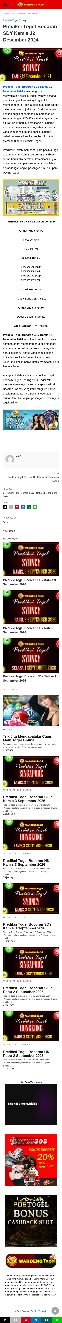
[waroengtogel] (31, 4)
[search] (57, 4)
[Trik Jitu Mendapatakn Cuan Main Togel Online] (31, 710)
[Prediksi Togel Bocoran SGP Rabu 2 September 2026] (31, 962)
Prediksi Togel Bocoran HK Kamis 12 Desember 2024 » (33, 478)
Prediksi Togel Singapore (17, 790)
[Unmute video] (31, 1104)
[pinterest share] (17, 507)
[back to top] (55, 1311)
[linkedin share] (23, 507)
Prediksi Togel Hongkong (17, 853)
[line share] (35, 507)
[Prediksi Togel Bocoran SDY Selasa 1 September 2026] (31, 655)
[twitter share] (5, 507)
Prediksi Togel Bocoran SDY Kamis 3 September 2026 (27, 926)
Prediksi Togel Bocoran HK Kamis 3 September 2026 (26, 862)
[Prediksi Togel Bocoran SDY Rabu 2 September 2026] (31, 607)
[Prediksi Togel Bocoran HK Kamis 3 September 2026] (31, 835)
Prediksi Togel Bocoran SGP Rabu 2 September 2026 (27, 990)
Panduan (7, 729)
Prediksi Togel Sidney (27, 14)
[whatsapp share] (29, 507)
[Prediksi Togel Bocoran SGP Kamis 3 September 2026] (31, 771)
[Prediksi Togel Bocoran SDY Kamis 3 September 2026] (31, 559)
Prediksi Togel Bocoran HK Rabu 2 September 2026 (26, 1054)
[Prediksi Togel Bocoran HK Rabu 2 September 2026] (31, 1026)
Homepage (8, 14)
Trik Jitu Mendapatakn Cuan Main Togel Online (27, 738)
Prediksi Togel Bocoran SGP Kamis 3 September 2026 (27, 799)
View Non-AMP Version (39, 1311)
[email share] (11, 507)
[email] (15, 1320)
